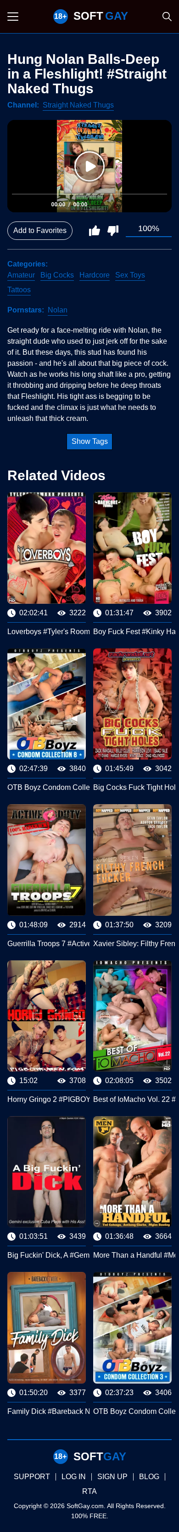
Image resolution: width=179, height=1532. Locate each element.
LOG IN (74, 1477)
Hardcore (94, 275)
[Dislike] (112, 230)
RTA (89, 1491)
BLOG (149, 1477)
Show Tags (90, 441)
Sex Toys (130, 275)
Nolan (57, 310)
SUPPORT (32, 1477)
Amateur (21, 275)
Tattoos (19, 290)
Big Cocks (57, 275)
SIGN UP (112, 1477)
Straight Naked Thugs (78, 105)
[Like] (94, 230)
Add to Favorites (40, 230)
